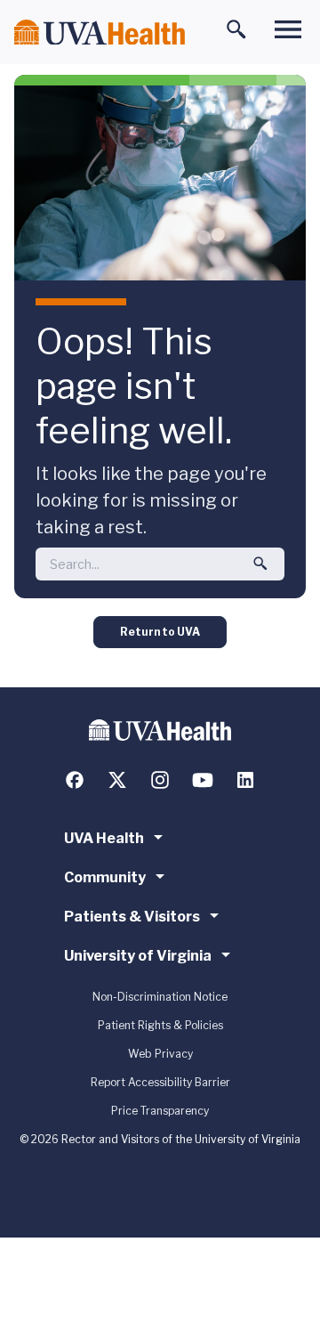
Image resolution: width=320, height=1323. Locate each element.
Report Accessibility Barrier (160, 1082)
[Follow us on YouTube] (202, 780)
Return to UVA (160, 631)
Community (105, 877)
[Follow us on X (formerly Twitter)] (117, 780)
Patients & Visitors (132, 916)
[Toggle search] (236, 29)
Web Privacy (160, 1053)
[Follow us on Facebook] (74, 780)
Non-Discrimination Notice (160, 996)
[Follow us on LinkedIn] (245, 780)
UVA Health (104, 838)
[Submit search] (260, 563)
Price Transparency (160, 1110)
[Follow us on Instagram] (160, 780)
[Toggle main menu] (288, 29)
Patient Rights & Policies (160, 1025)
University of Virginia (138, 955)
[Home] (99, 32)
